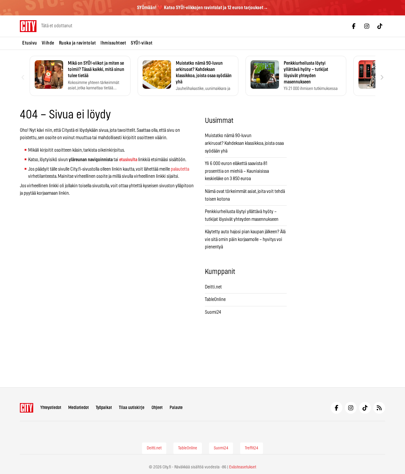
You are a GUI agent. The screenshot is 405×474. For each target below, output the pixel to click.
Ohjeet (157, 407)
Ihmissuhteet (113, 43)
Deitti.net (213, 287)
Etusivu (29, 43)
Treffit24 (251, 448)
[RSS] (379, 408)
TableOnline (215, 299)
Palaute (176, 407)
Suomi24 (213, 312)
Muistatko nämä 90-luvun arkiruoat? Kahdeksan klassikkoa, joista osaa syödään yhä (244, 143)
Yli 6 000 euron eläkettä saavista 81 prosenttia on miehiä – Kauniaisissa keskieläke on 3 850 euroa (237, 171)
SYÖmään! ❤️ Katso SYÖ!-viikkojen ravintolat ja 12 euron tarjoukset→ (202, 7)
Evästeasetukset (242, 467)
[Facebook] (353, 26)
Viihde (48, 43)
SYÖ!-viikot (142, 43)
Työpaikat (104, 407)
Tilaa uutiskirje (131, 407)
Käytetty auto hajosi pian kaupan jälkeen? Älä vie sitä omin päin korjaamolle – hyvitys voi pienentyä (245, 239)
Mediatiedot (78, 407)
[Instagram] (366, 26)
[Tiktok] (379, 26)
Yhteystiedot (50, 407)
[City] (26, 408)
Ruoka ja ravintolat (77, 43)
